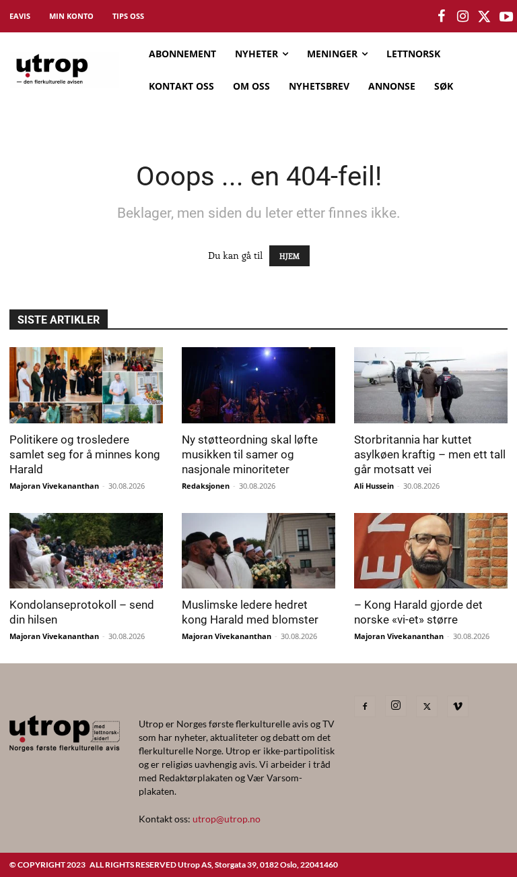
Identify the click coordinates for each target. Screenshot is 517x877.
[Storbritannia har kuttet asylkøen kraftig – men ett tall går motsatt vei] (431, 385)
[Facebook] (365, 706)
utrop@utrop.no (227, 818)
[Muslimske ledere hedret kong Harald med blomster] (258, 551)
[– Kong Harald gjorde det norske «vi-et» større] (431, 551)
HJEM (289, 256)
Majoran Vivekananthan (54, 486)
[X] (427, 706)
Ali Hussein (374, 486)
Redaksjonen (206, 486)
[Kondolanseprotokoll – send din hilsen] (86, 551)
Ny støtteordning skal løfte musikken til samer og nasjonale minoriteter (250, 454)
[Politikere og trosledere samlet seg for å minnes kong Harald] (86, 385)
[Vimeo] (458, 706)
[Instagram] (396, 706)
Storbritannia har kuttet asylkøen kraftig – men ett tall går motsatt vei (430, 454)
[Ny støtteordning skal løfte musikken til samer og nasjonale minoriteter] (258, 385)
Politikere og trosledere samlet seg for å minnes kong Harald (84, 454)
